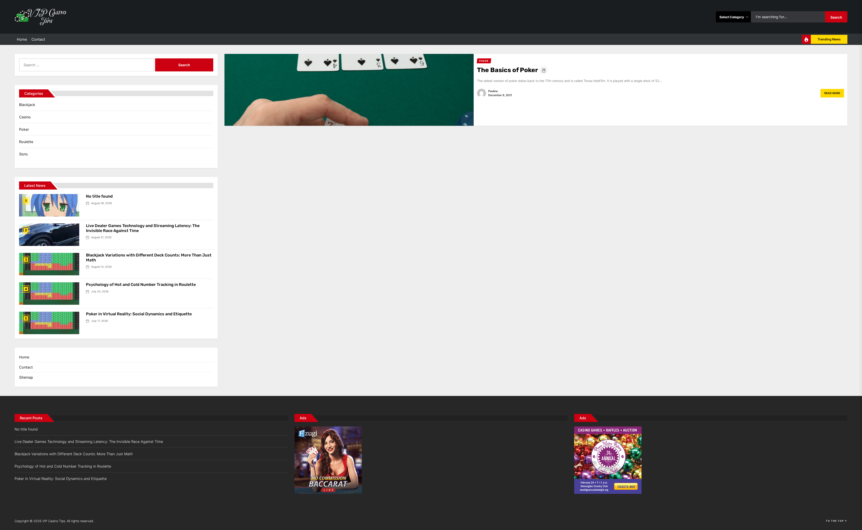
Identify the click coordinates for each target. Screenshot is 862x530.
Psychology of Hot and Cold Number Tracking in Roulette (141, 284)
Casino (25, 117)
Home (22, 39)
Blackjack (27, 104)
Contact (38, 39)
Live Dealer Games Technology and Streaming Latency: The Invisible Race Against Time (143, 228)
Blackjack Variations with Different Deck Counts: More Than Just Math (148, 258)
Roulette (26, 141)
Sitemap (26, 377)
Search (836, 17)
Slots (23, 154)
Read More (832, 93)
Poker (24, 129)
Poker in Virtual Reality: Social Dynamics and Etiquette (139, 313)
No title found (99, 196)
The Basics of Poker (507, 70)
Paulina (493, 91)
